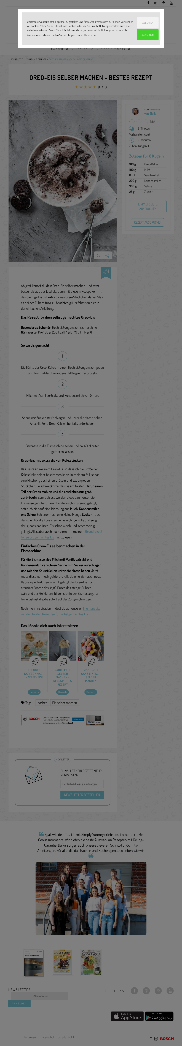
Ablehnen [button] (147, 22)
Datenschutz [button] (91, 35)
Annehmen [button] (148, 34)
